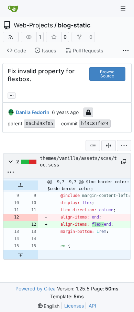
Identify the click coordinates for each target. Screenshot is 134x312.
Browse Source (107, 73)
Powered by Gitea (35, 288)
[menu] (124, 145)
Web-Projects (33, 25)
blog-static (74, 25)
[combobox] (93, 145)
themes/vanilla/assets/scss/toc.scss (78, 161)
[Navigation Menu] (124, 8)
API (92, 306)
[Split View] (108, 145)
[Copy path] (123, 161)
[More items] (125, 50)
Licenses (74, 306)
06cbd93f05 (39, 123)
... (12, 94)
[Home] (13, 8)
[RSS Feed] (11, 37)
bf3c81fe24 (95, 123)
